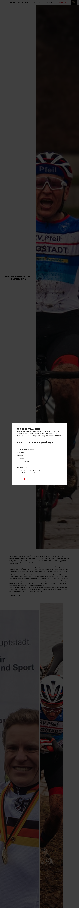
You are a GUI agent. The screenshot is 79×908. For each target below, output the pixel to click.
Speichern (20, 479)
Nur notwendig (44, 479)
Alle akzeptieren (31, 479)
